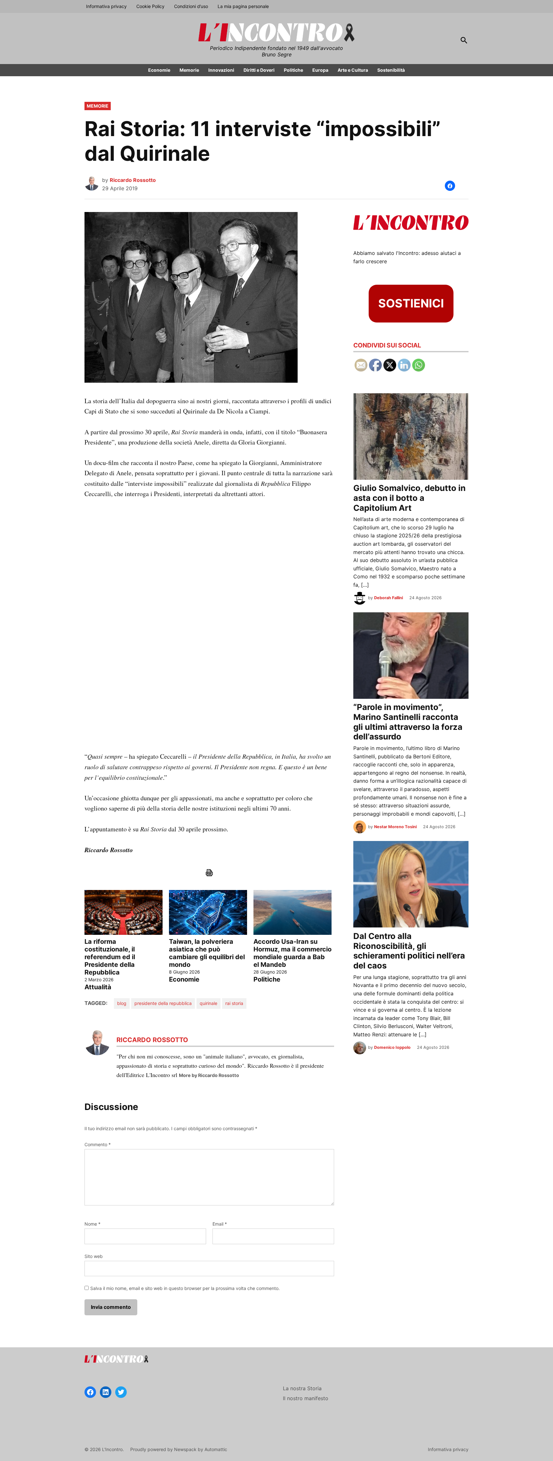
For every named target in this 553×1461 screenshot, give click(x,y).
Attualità (97, 987)
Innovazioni (221, 70)
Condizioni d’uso (191, 6)
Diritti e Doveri (259, 70)
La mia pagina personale (243, 6)
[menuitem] (123, 940)
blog (121, 1003)
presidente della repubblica (163, 1003)
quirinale (208, 1003)
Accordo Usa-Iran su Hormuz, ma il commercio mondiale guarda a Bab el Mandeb (292, 953)
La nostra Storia (302, 1388)
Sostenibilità (391, 70)
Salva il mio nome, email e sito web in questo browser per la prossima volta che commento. (185, 1288)
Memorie (189, 70)
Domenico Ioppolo (392, 1047)
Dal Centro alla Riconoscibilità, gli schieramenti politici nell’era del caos (409, 950)
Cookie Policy (150, 6)
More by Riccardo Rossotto (209, 1075)
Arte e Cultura (353, 70)
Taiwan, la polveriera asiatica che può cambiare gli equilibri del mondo (207, 953)
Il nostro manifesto (305, 1398)
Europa (320, 70)
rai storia (234, 1003)
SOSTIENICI (411, 303)
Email (219, 1224)
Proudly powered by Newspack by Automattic (178, 1449)
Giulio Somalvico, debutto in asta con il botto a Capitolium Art (409, 497)
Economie (159, 70)
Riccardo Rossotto (133, 180)
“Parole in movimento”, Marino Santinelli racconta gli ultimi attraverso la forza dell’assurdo (407, 721)
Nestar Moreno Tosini (395, 826)
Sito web (93, 1256)
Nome (92, 1224)
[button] (450, 186)
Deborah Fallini (388, 597)
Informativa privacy (106, 6)
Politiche (293, 70)
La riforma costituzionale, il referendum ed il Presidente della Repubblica (109, 957)
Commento (97, 1144)
